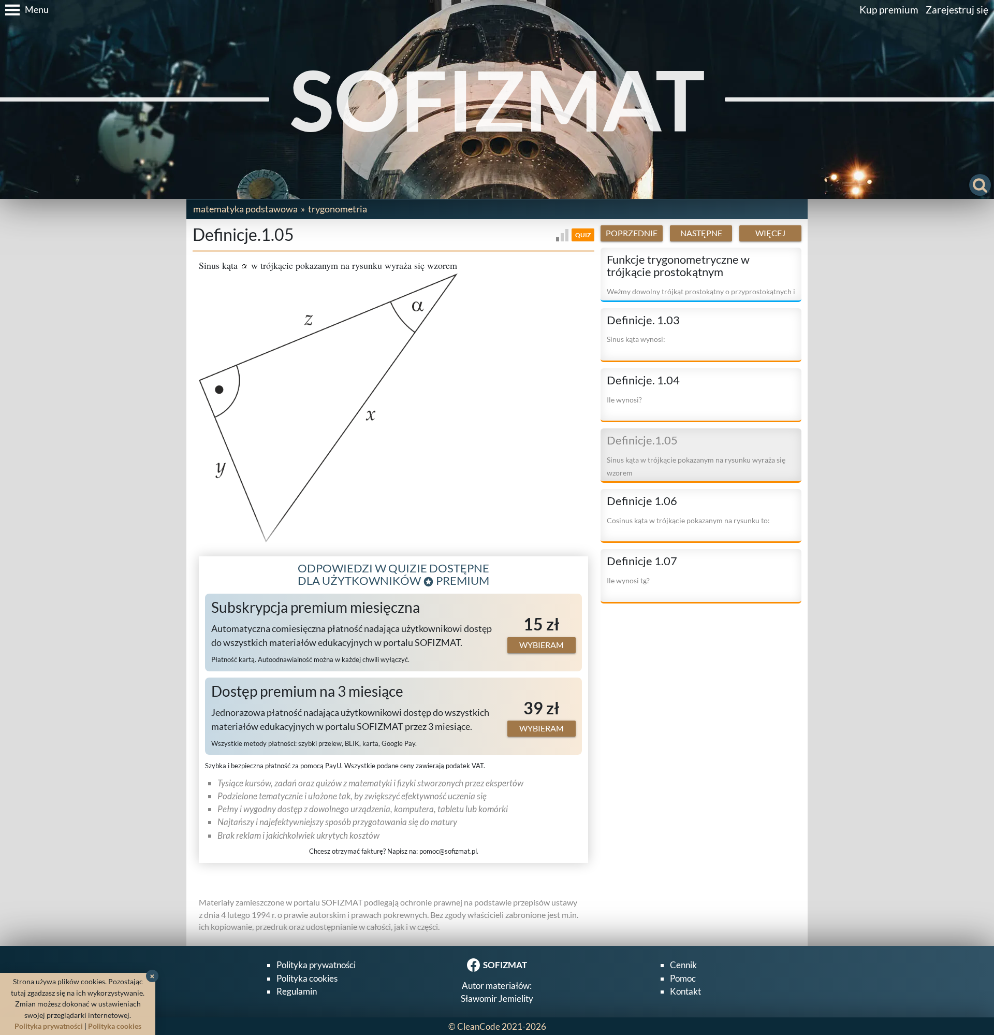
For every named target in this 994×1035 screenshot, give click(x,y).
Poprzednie (631, 233)
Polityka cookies (307, 978)
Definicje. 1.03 (643, 320)
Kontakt (685, 991)
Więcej (770, 233)
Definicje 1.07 (642, 561)
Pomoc (683, 978)
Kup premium (888, 10)
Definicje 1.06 (642, 501)
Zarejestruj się (957, 10)
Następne (701, 233)
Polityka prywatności (316, 964)
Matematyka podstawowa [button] (245, 208)
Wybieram (541, 645)
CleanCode (478, 1026)
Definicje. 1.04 (643, 380)
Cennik (683, 964)
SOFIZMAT (497, 99)
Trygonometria (337, 208)
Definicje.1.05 (642, 441)
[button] (24, 10)
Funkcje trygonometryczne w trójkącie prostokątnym (678, 266)
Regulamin (296, 991)
